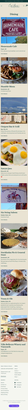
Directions (3, 386)
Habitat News (18, 372)
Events (16, 370)
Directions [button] (3, 376)
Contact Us (3, 384)
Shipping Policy (4, 392)
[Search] (24, 5)
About (16, 368)
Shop (16, 376)
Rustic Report (18, 374)
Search (2, 382)
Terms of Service (5, 390)
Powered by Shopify (16, 402)
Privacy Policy (4, 388)
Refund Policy (4, 394)
